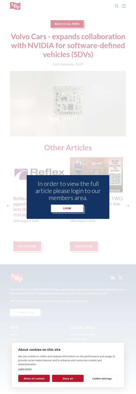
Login (67, 208)
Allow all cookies (34, 378)
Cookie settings (102, 378)
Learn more (25, 368)
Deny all (68, 378)
